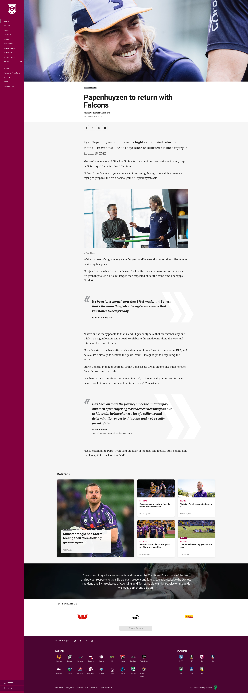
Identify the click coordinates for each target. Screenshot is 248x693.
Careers (80, 688)
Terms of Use (58, 688)
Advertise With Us (106, 688)
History (7, 77)
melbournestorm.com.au (97, 112)
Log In (10, 688)
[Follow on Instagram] (92, 640)
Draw (6, 30)
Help (86, 688)
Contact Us (94, 688)
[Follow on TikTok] (75, 640)
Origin (6, 68)
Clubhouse (9, 57)
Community (10, 48)
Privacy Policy (69, 688)
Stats (7, 39)
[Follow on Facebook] (81, 640)
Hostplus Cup (90, 88)
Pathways (9, 44)
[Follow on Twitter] (87, 640)
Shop (6, 81)
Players (8, 53)
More (6, 62)
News (6, 21)
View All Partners (136, 628)
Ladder (7, 35)
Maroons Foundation (12, 73)
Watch (7, 26)
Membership (9, 86)
